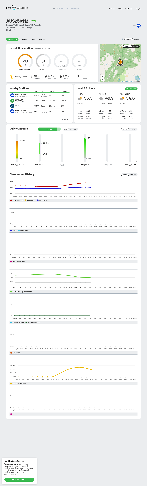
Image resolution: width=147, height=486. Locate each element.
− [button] (102, 79)
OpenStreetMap (130, 81)
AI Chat (42, 40)
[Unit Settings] (122, 39)
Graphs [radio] (125, 174)
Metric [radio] (136, 39)
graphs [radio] (125, 129)
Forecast (24, 40)
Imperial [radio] (129, 39)
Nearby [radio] (135, 46)
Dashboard (12, 40)
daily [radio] (66, 129)
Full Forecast (131, 88)
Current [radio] (127, 46)
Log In (138, 9)
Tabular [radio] (133, 174)
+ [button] (102, 76)
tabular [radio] (133, 129)
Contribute (129, 9)
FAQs (120, 9)
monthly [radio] (73, 129)
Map (33, 40)
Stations (112, 9)
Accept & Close (19, 480)
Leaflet (122, 81)
